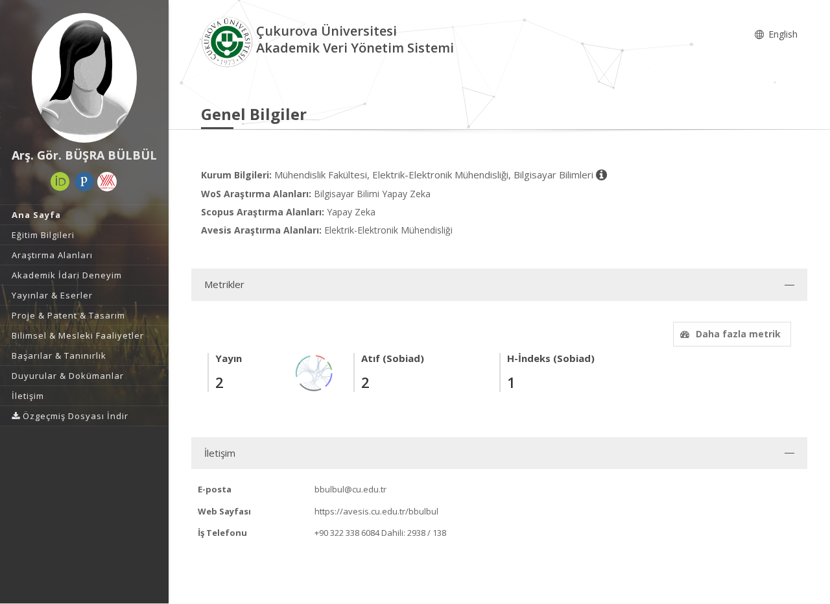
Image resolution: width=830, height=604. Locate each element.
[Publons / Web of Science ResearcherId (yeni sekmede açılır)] (84, 181)
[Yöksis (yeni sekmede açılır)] (107, 181)
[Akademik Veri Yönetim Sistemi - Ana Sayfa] (228, 41)
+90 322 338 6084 (346, 532)
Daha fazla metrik (738, 334)
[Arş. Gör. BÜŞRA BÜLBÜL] (84, 78)
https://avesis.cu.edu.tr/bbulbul (376, 511)
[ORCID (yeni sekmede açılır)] (60, 181)
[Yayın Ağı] (314, 372)
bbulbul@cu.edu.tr (350, 489)
